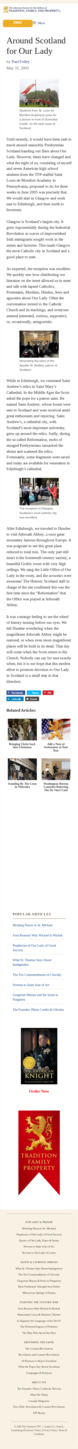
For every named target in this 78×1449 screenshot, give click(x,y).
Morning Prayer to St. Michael (32, 925)
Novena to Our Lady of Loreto (39, 1252)
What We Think (39, 1394)
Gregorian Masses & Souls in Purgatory (39, 1280)
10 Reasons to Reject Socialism (39, 1360)
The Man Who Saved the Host (39, 1332)
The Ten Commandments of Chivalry (37, 975)
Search (59, 1426)
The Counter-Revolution (39, 1348)
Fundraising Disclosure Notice (26, 1430)
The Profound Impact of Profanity (39, 1326)
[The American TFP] (31, 10)
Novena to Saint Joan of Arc (31, 985)
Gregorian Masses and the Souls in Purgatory (35, 997)
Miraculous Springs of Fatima (39, 1292)
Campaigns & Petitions (39, 1372)
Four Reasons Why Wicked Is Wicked (38, 935)
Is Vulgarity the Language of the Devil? (39, 1320)
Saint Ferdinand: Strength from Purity (39, 1286)
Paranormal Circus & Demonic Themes (39, 1314)
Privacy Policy (50, 1430)
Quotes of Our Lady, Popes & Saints (39, 1240)
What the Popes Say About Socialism (38, 1366)
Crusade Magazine (38, 1400)
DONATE (18, 22)
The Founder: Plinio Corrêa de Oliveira (38, 1009)
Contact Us (49, 1426)
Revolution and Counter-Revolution (39, 1354)
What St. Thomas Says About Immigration (32, 962)
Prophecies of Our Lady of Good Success (34, 948)
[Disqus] (39, 852)
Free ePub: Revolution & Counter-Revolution (39, 1407)
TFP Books (39, 1413)
